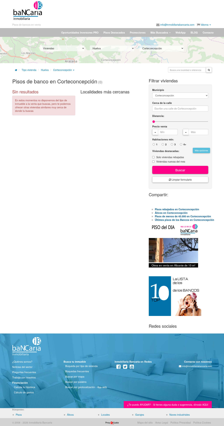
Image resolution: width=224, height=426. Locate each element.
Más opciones (201, 150)
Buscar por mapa (74, 376)
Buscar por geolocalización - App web (86, 387)
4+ (184, 144)
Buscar (180, 170)
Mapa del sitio (145, 422)
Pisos (19, 414)
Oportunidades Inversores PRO (80, 32)
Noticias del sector (22, 367)
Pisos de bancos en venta (26, 24)
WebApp (181, 32)
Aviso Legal (161, 422)
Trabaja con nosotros (24, 377)
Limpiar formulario (181, 179)
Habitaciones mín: (163, 139)
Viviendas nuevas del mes (170, 161)
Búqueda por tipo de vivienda (81, 366)
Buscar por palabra (75, 382)
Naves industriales (179, 414)
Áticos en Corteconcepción (171, 212)
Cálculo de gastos (24, 392)
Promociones (138, 32)
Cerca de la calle (162, 103)
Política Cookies (202, 422)
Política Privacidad (180, 422)
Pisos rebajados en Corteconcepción (177, 209)
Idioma (204, 24)
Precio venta (159, 126)
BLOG (194, 32)
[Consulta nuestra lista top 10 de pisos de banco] (180, 298)
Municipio (158, 90)
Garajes (139, 414)
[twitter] (125, 367)
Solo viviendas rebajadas (170, 157)
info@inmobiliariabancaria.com (177, 24)
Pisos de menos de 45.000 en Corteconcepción (183, 216)
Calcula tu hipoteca (24, 387)
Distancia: (158, 116)
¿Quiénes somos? (22, 361)
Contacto (208, 32)
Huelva (45, 70)
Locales (105, 414)
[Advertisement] (127, 10)
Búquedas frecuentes (77, 371)
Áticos (70, 414)
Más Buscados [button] (159, 32)
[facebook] (118, 367)
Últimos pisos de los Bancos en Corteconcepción (184, 220)
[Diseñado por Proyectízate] (112, 422)
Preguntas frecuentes (24, 372)
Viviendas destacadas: (165, 151)
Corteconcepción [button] (63, 70)
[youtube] (132, 367)
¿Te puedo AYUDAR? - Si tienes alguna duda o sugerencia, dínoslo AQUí (167, 404)
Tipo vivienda (29, 70)
